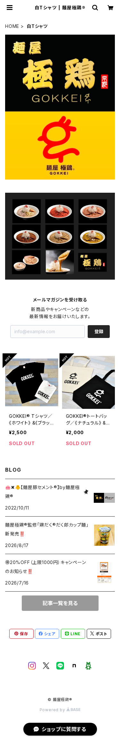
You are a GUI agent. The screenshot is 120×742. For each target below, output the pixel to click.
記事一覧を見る (60, 603)
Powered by (53, 709)
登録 (98, 331)
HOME (12, 26)
